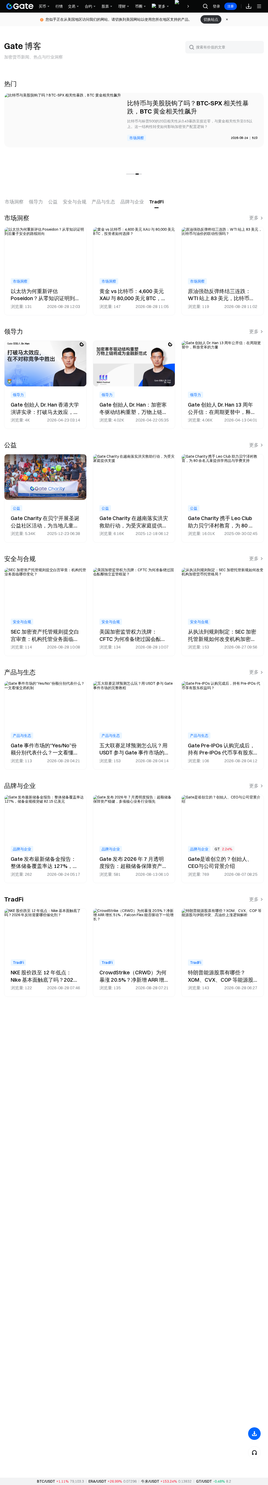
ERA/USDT (97, 1481)
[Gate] (20, 6)
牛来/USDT (150, 1481)
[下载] (254, 1433)
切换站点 (211, 19)
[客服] (254, 1452)
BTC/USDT (46, 1481)
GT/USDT (204, 1481)
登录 (216, 6)
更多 (254, 218)
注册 (230, 6)
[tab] (14, 202)
